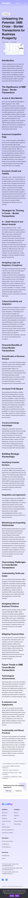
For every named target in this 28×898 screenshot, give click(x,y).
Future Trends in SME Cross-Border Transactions (11, 766)
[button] (8, 790)
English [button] (18, 3)
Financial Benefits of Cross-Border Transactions (14, 763)
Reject (17, 895)
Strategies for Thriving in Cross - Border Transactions (12, 773)
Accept (11, 895)
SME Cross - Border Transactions (11, 770)
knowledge (6, 14)
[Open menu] (25, 3)
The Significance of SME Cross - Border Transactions (12, 777)
